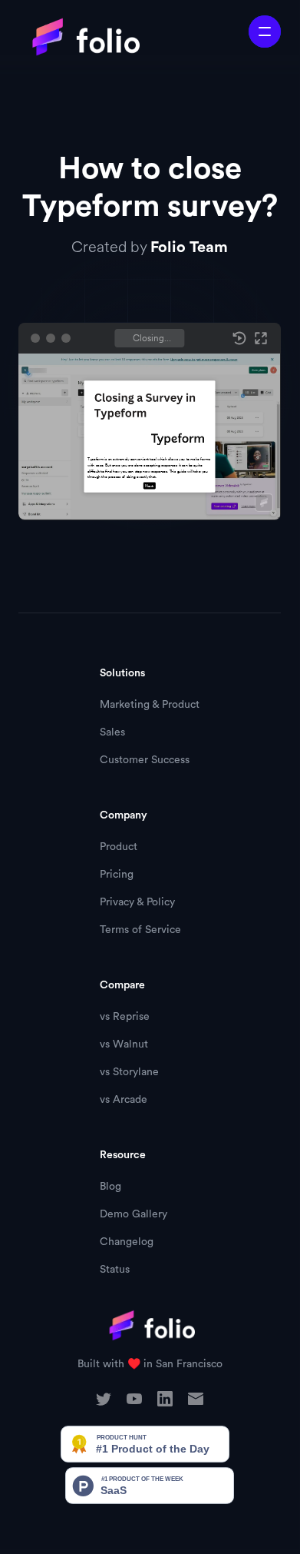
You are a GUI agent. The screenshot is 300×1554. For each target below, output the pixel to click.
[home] (79, 36)
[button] (265, 31)
